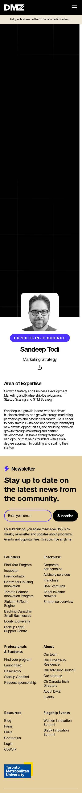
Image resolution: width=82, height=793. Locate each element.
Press (8, 726)
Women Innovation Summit (58, 722)
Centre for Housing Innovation (18, 584)
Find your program (18, 659)
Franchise (51, 580)
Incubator (11, 570)
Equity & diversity (17, 621)
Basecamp (12, 671)
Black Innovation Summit (56, 732)
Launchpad (12, 665)
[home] (16, 7)
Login (8, 743)
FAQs (8, 732)
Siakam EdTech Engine (16, 603)
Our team (51, 654)
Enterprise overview (58, 601)
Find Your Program (18, 565)
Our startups (53, 676)
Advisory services (57, 574)
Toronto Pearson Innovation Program (19, 594)
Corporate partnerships (53, 567)
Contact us (12, 738)
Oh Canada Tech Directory (56, 683)
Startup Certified (16, 677)
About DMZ (52, 691)
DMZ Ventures (54, 586)
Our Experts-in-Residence (55, 662)
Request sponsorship (20, 682)
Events (49, 697)
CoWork (10, 749)
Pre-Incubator (14, 576)
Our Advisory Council (59, 670)
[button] (74, 7)
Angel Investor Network (54, 594)
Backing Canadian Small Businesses (18, 613)
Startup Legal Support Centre (15, 629)
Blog (7, 720)
